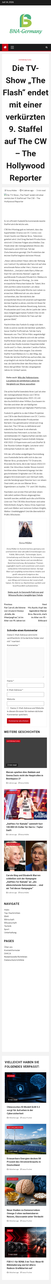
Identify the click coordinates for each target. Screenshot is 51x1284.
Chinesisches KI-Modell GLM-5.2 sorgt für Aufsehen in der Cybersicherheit (23, 1110)
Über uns (8, 947)
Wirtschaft (9, 919)
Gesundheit (12, 1179)
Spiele (9, 1231)
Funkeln (21, 221)
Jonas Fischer (27, 1118)
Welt (6, 916)
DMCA (7, 953)
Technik (7, 926)
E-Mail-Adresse (15, 690)
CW (6, 229)
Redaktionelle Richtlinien (15, 956)
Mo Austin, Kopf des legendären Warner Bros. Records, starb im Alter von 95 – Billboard (37, 612)
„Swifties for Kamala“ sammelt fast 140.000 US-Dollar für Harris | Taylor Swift (24, 827)
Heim (6, 909)
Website (11, 699)
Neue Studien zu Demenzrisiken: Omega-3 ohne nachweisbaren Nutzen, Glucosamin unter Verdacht (25, 1213)
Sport (6, 929)
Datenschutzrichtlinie (14, 960)
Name (10, 680)
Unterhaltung (24, 60)
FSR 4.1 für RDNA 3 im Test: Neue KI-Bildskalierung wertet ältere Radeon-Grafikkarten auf (25, 1265)
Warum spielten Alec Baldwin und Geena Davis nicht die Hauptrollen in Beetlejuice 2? (24, 775)
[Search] (46, 47)
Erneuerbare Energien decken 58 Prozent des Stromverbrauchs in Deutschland (24, 1161)
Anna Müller (12, 190)
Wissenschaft (10, 922)
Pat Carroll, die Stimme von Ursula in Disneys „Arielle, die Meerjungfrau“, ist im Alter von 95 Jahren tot (14, 612)
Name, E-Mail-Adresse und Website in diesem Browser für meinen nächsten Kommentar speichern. (25, 711)
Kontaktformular (12, 950)
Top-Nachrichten (12, 913)
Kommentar (13, 645)
